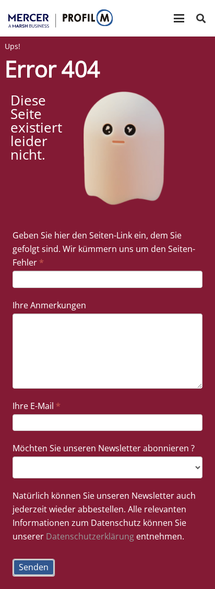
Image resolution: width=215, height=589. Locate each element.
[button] (179, 18)
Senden (34, 567)
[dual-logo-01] (60, 18)
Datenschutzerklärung (90, 536)
